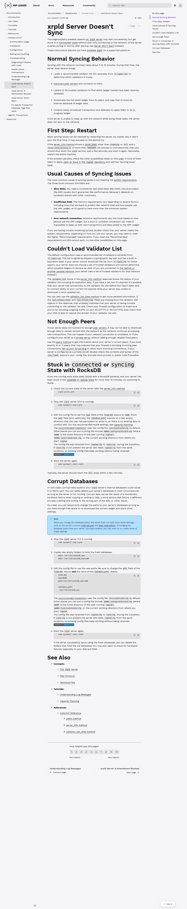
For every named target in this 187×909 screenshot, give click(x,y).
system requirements (125, 180)
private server (83, 337)
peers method (63, 342)
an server (94, 39)
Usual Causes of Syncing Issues (163, 27)
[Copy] (138, 392)
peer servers (100, 327)
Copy (132, 26)
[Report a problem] (134, 392)
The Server (69, 669)
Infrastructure (71, 13)
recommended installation (72, 428)
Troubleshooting (87, 13)
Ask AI (169, 904)
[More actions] (139, 26)
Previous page (59, 772)
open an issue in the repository (84, 162)
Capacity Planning (123, 424)
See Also (156, 52)
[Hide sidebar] (35, 905)
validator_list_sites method (84, 296)
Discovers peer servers (66, 83)
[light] (180, 5)
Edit (140, 18)
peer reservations (107, 525)
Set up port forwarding (74, 348)
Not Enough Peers (160, 37)
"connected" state (68, 42)
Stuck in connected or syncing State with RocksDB (165, 42)
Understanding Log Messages (75, 694)
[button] (36, 5)
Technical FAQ (67, 682)
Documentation (54, 13)
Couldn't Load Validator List (165, 33)
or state (80, 379)
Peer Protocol (67, 676)
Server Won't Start (104, 46)
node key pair (87, 525)
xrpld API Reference (70, 713)
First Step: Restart (161, 21)
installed (94, 50)
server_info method (64, 144)
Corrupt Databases (161, 48)
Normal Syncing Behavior (164, 17)
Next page (131, 772)
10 (117, 752)
